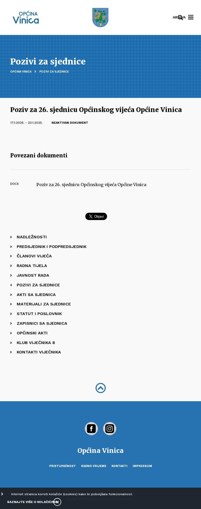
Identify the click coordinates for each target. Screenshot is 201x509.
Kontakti (119, 466)
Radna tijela (32, 265)
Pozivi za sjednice (54, 71)
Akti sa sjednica (36, 294)
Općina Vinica (20, 71)
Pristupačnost (62, 466)
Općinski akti (32, 332)
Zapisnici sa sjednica (42, 323)
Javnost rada (33, 275)
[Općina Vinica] (26, 17)
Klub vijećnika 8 (36, 342)
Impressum (142, 466)
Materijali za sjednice (44, 303)
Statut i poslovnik (39, 313)
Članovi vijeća (34, 255)
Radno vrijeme (93, 466)
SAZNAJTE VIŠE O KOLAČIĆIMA (32, 502)
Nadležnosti (32, 236)
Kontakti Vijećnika (39, 352)
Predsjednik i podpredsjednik (51, 246)
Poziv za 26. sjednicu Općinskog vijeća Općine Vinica (91, 184)
